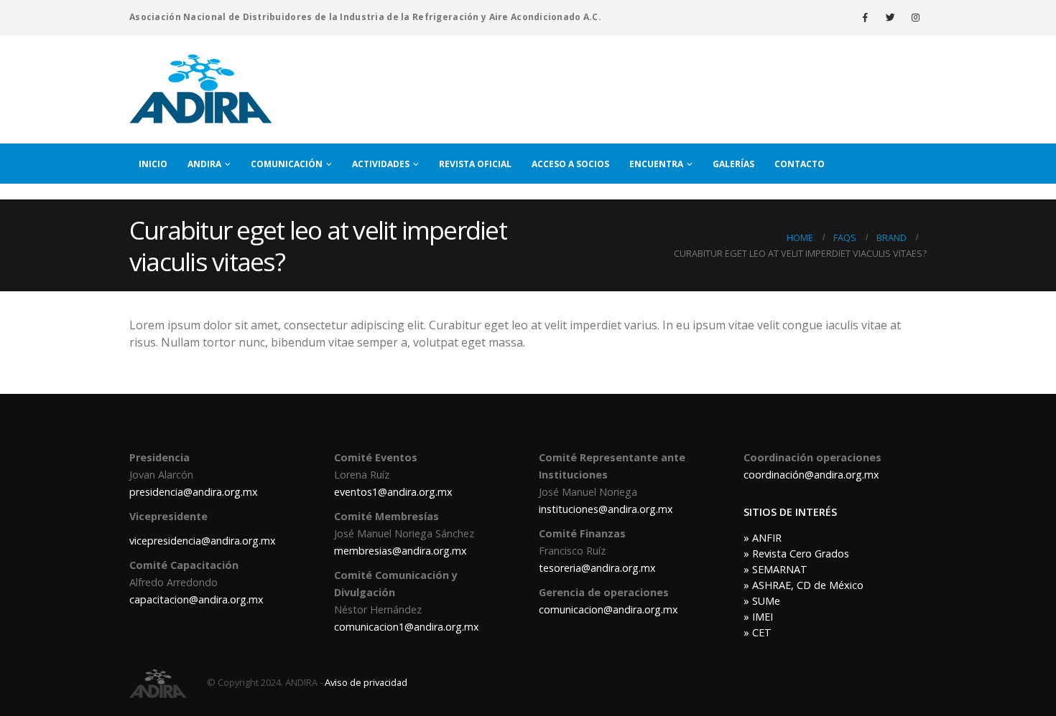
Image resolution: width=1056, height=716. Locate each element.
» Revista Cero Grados (796, 553)
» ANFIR (763, 538)
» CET (758, 632)
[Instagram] (915, 17)
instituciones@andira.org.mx (606, 509)
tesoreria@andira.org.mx (597, 568)
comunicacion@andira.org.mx (608, 609)
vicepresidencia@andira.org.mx (202, 540)
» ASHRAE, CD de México (803, 585)
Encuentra (656, 164)
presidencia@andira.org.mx (193, 492)
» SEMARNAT (775, 569)
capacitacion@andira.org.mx (196, 599)
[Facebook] (865, 17)
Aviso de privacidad (366, 682)
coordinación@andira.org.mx (811, 474)
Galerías (733, 164)
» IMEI (758, 616)
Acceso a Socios (570, 164)
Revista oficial (475, 164)
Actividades (380, 164)
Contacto (799, 164)
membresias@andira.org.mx (400, 550)
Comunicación (287, 164)
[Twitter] (890, 17)
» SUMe (762, 601)
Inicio (153, 164)
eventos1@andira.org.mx (393, 492)
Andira (204, 164)
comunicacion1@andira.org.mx (406, 626)
